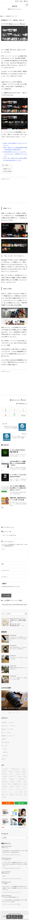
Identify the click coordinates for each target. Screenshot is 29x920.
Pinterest (12, 781)
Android (4, 771)
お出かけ (18, 786)
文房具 (3, 739)
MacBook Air (22, 779)
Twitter (9, 784)
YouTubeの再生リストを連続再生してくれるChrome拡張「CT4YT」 (18, 463)
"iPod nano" (5, 769)
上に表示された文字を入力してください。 (11, 586)
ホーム (3, 16)
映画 (3, 794)
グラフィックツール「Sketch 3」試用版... (12, 904)
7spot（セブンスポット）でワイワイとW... (12, 892)
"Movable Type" (15, 769)
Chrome (10, 771)
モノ (11, 792)
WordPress (5, 786)
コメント (3, 548)
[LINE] (14, 415)
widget (25, 784)
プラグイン (5, 792)
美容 (3, 759)
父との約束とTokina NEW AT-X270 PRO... (12, 854)
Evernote (24, 771)
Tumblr (4, 784)
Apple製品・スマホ (7, 722)
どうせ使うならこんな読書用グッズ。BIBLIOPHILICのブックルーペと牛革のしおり (18, 639)
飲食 (5, 755)
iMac (24, 774)
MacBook (12, 779)
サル (26, 403)
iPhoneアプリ (12, 776)
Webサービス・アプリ (12, 16)
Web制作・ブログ (7, 729)
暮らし (4, 745)
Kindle (24, 776)
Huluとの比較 (7, 171)
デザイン (18, 789)
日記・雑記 (5, 742)
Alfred (23, 769)
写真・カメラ (5, 732)
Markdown (4, 781)
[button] (4, 700)
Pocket (19, 781)
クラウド (4, 789)
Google (18, 774)
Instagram (4, 776)
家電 (21, 792)
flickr (11, 774)
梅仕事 (11, 794)
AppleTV (23, 23)
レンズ (15, 792)
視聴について (7, 169)
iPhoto (19, 776)
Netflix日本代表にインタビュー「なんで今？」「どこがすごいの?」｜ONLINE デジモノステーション (15, 154)
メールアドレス (5, 570)
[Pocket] (5, 415)
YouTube (12, 786)
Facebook (4, 774)
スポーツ (11, 789)
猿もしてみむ (19, 794)
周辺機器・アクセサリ (7, 735)
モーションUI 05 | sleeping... (10, 897)
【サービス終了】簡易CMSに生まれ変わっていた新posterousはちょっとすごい (18, 488)
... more (22, 625)
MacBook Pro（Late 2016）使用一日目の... (12, 878)
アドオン (24, 786)
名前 (2, 563)
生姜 (25, 794)
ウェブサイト (4, 576)
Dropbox (17, 771)
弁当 (25, 792)
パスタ (24, 789)
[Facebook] (14, 411)
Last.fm (4, 779)
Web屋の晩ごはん (17, 784)
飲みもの (4, 797)
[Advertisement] (13, 190)
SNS (25, 781)
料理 (5, 752)
